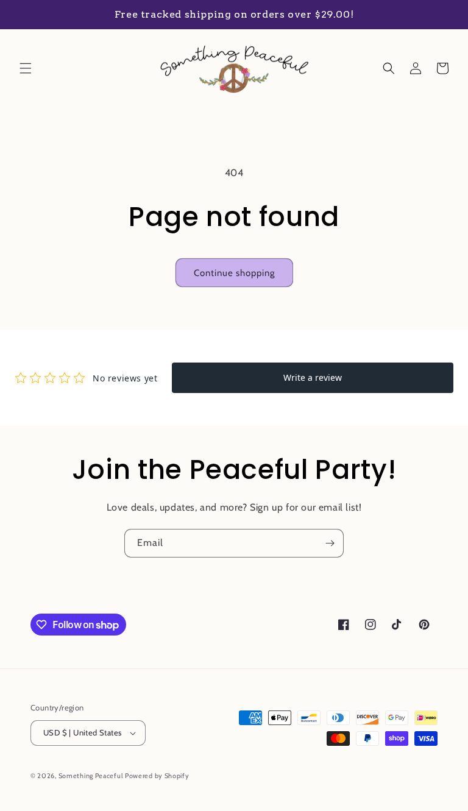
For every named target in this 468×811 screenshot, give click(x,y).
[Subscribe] (329, 543)
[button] (25, 68)
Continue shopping (234, 272)
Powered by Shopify (157, 775)
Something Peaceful (91, 775)
